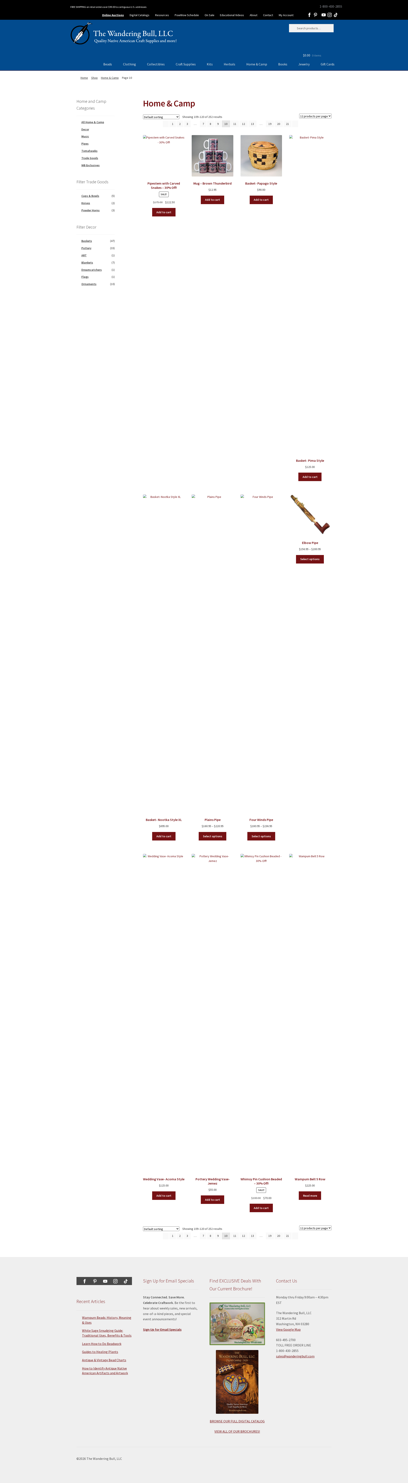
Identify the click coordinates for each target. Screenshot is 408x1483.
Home (84, 78)
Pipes (85, 143)
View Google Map (288, 1329)
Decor (85, 129)
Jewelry (304, 64)
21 (287, 124)
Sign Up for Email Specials (162, 1329)
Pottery (86, 248)
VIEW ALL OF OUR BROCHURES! (237, 1431)
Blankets (87, 262)
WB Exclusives (90, 165)
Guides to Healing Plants (100, 1352)
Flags (85, 277)
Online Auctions (113, 15)
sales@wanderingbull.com (295, 1356)
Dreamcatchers (91, 270)
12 (243, 124)
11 (234, 124)
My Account (286, 15)
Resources (162, 15)
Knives (85, 203)
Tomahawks (89, 151)
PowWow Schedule (187, 15)
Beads (107, 64)
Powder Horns (90, 210)
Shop (94, 78)
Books (282, 64)
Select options (212, 836)
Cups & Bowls (90, 196)
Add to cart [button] (163, 212)
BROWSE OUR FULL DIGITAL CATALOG (237, 1421)
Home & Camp (256, 64)
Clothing (129, 64)
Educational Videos (232, 15)
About (253, 15)
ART (84, 255)
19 (269, 124)
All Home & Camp (92, 122)
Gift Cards (327, 64)
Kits (210, 64)
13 (252, 124)
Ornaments (88, 284)
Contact (268, 15)
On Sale (209, 15)
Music (85, 136)
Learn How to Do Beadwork (101, 1344)
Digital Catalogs (139, 15)
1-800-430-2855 (331, 6)
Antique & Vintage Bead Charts (104, 1360)
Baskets (86, 241)
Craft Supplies (186, 64)
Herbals (229, 64)
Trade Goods (89, 158)
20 (278, 124)
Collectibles (156, 64)
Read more (310, 1196)
